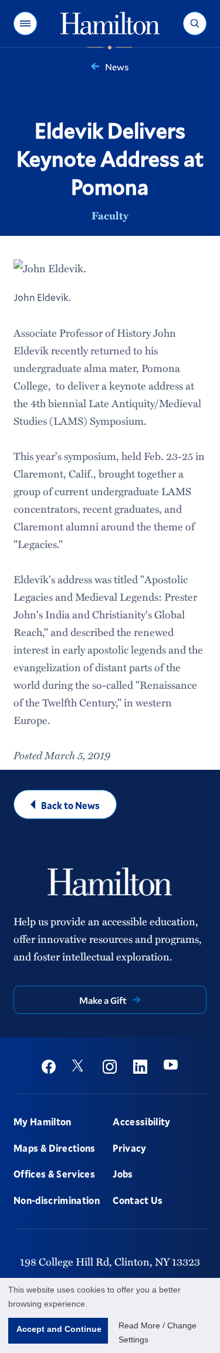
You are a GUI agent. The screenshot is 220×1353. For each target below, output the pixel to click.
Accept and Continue (58, 1329)
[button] (25, 23)
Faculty (110, 215)
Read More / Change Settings (158, 1332)
